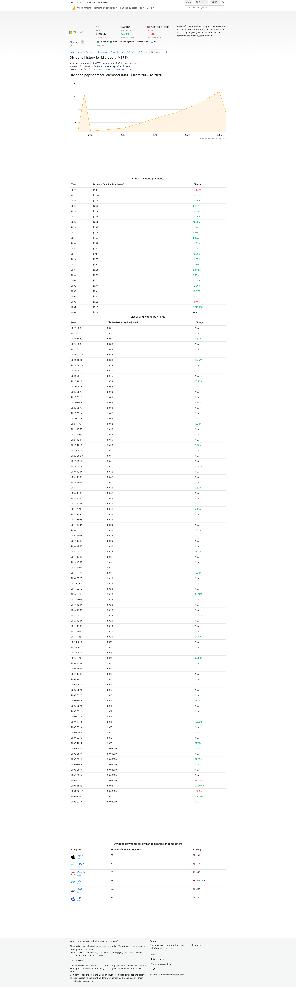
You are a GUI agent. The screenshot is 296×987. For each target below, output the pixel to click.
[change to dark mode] (223, 2)
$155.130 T (105, 2)
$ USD (214, 2)
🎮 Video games (127, 41)
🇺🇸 (200, 2)
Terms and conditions (162, 964)
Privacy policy (158, 959)
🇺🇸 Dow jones (143, 41)
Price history (117, 52)
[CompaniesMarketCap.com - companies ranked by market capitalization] (73, 8)
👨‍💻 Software (102, 41)
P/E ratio (131, 52)
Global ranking (84, 8)
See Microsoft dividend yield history (116, 69)
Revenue (90, 52)
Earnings (102, 52)
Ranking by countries (104, 8)
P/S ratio (143, 52)
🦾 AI (153, 41)
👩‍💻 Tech (113, 41)
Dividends (156, 52)
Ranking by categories (131, 8)
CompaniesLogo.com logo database (116, 975)
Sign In (188, 2)
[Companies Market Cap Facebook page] (151, 969)
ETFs (149, 8)
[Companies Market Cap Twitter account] (154, 969)
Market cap (76, 52)
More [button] (167, 52)
